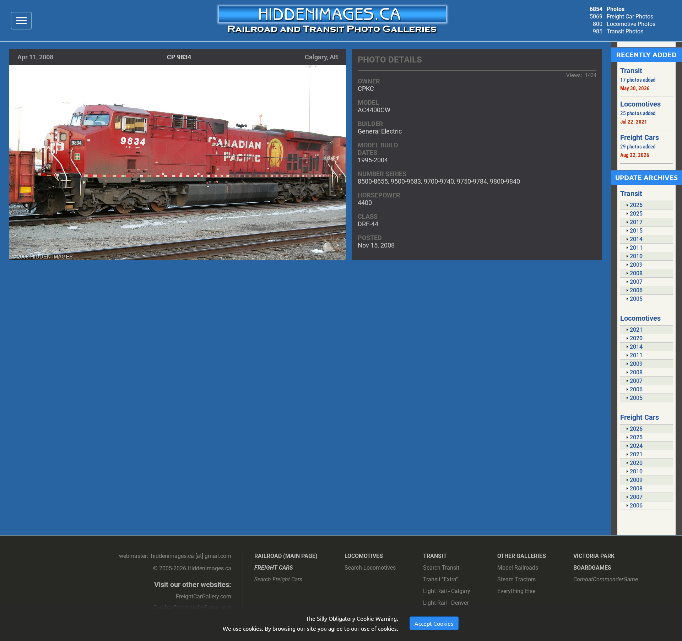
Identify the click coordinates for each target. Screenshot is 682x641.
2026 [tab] (636, 205)
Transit (435, 556)
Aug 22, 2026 (634, 155)
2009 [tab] (636, 264)
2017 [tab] (636, 222)
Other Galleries (521, 556)
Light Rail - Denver (446, 602)
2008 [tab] (636, 273)
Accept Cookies (434, 623)
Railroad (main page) (286, 556)
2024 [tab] (636, 445)
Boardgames (592, 567)
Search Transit (441, 567)
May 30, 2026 (635, 88)
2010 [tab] (636, 256)
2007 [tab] (636, 281)
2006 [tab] (636, 290)
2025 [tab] (636, 213)
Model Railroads (517, 567)
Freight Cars (273, 567)
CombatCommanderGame (605, 579)
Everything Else (516, 591)
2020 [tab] (636, 338)
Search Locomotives (370, 567)
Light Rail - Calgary (446, 591)
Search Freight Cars (278, 579)
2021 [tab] (636, 329)
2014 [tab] (636, 239)
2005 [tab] (636, 298)
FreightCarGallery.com (203, 596)
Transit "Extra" (440, 579)
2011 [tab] (636, 247)
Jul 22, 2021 (633, 122)
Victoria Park (594, 556)
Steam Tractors (516, 579)
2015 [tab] (636, 230)
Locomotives (364, 556)
